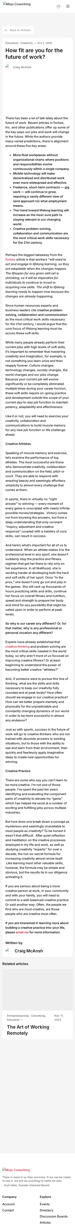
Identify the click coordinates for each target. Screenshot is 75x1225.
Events (45, 1204)
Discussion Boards (54, 1216)
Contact (8, 1210)
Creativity (26, 43)
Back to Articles (20, 30)
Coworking (38, 1015)
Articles (45, 1222)
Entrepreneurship (18, 1015)
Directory (46, 1210)
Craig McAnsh (22, 67)
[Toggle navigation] (68, 6)
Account (8, 1204)
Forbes (10, 259)
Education (11, 43)
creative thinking (17, 646)
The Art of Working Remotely (28, 1030)
